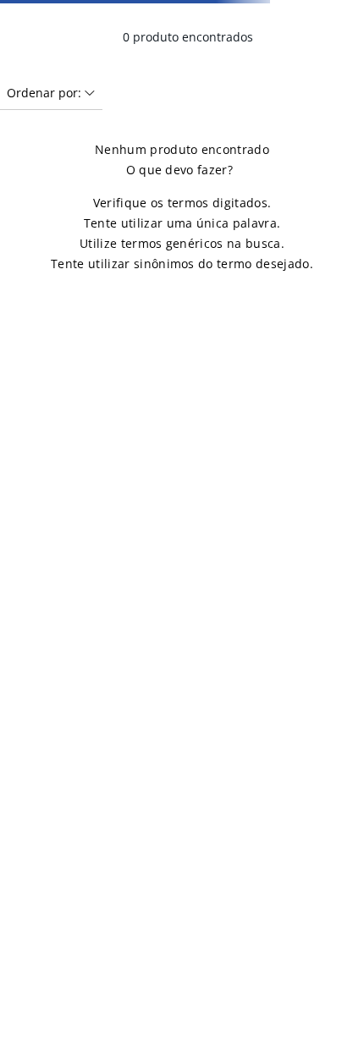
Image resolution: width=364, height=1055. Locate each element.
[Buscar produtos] (331, 88)
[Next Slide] (344, 12)
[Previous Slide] (19, 12)
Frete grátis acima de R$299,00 (182, 12)
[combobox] (182, 88)
